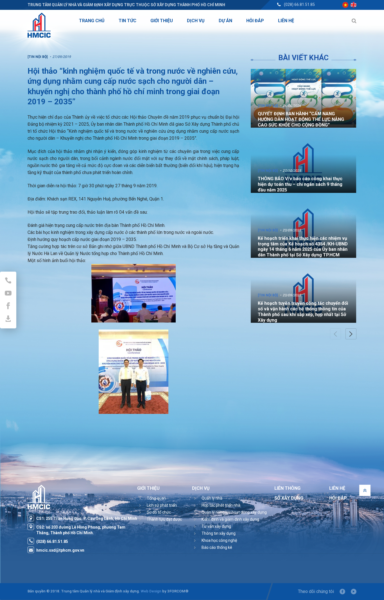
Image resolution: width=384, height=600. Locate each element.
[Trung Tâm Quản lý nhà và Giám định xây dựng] (39, 25)
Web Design (151, 591)
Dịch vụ (201, 488)
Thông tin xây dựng (219, 533)
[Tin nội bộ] (268, 106)
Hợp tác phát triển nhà (221, 505)
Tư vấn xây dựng (216, 526)
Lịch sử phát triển (162, 505)
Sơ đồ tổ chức (159, 512)
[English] (353, 5)
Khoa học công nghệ (219, 540)
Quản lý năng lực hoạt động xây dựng (234, 512)
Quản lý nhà (212, 498)
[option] (303, 98)
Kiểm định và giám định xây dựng (230, 519)
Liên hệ (337, 488)
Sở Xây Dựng (288, 498)
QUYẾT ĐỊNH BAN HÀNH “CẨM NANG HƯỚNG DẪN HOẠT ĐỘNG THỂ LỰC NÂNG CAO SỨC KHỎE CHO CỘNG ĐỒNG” (301, 119)
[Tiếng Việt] (345, 5)
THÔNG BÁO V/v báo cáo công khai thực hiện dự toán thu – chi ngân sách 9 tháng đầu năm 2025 (300, 184)
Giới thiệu (148, 488)
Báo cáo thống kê (217, 547)
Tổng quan (156, 498)
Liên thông (287, 488)
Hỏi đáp (338, 498)
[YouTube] (353, 591)
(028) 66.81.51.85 (299, 4)
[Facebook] (342, 591)
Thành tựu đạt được (164, 519)
